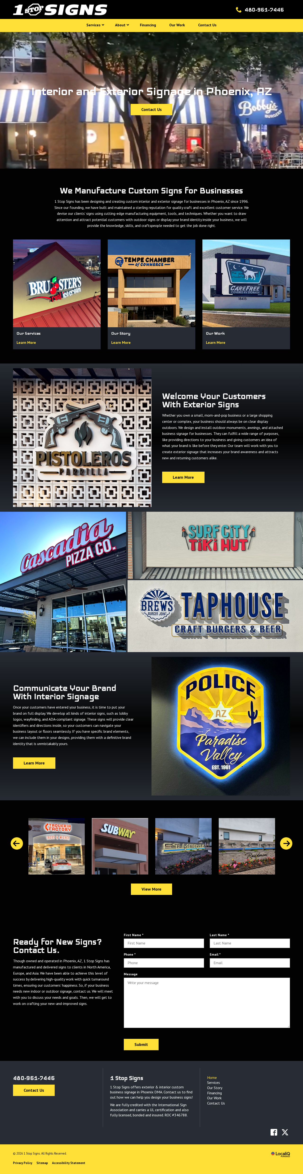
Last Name (220, 935)
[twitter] (285, 1132)
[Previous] (17, 843)
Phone (130, 954)
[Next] (286, 843)
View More (151, 889)
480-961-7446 (34, 1078)
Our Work (214, 1098)
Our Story (214, 1087)
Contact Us (151, 109)
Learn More (26, 342)
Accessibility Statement (68, 1163)
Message (131, 974)
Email (216, 954)
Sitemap (42, 1163)
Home (212, 1077)
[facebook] (274, 1132)
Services (213, 1082)
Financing (214, 1093)
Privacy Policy (22, 1163)
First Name (134, 935)
